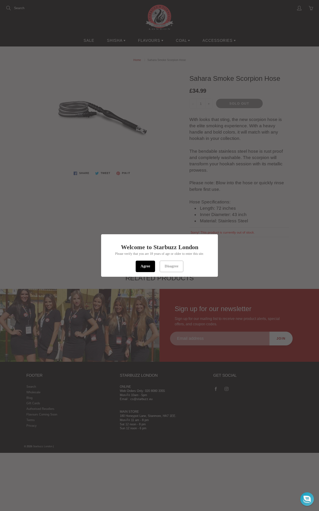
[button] (307, 499)
